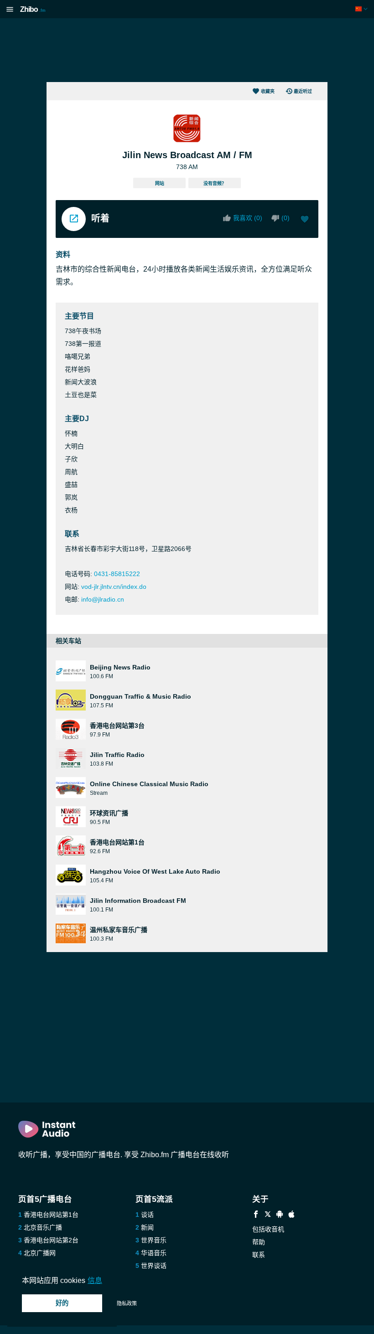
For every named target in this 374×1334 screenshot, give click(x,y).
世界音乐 (153, 1240)
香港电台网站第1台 (51, 1214)
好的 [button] (62, 1303)
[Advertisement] (187, 50)
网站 (159, 183)
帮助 (258, 1242)
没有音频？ (214, 183)
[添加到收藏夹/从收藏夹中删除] (304, 220)
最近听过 (303, 91)
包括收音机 (268, 1229)
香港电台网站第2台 (51, 1240)
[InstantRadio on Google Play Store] (279, 1215)
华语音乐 (153, 1253)
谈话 (147, 1214)
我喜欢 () (247, 217)
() (285, 217)
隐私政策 (127, 1303)
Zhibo (33, 9)
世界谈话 (153, 1265)
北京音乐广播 (43, 1227)
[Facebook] (256, 1215)
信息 (95, 1280)
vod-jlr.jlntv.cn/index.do (113, 586)
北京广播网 (40, 1253)
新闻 (147, 1227)
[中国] (362, 9)
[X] (267, 1215)
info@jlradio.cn (102, 599)
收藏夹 (268, 91)
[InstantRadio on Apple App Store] (291, 1215)
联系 (258, 1254)
